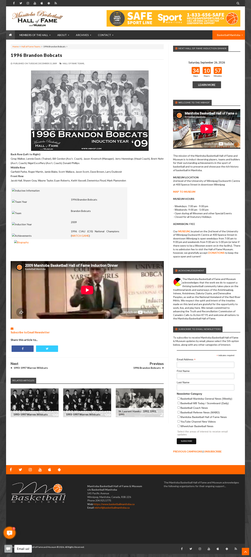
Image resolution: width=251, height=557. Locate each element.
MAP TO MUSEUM (184, 191)
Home (15, 46)
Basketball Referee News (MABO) (200, 412)
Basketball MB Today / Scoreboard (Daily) (204, 403)
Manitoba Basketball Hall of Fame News (203, 417)
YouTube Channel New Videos (198, 421)
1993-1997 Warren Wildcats (30, 414)
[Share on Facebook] (23, 348)
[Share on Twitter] (47, 348)
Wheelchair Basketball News (196, 426)
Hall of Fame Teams (31, 46)
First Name (183, 370)
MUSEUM (184, 231)
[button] (9, 533)
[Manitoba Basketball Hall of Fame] (38, 18)
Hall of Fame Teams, (74, 63)
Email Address (186, 359)
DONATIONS (216, 252)
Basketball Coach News (194, 407)
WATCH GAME (80, 235)
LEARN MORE (207, 84)
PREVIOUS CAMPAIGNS (187, 451)
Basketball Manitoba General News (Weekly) (206, 398)
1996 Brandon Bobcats (36, 55)
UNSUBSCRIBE (213, 451)
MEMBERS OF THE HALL (33, 35)
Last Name (183, 382)
